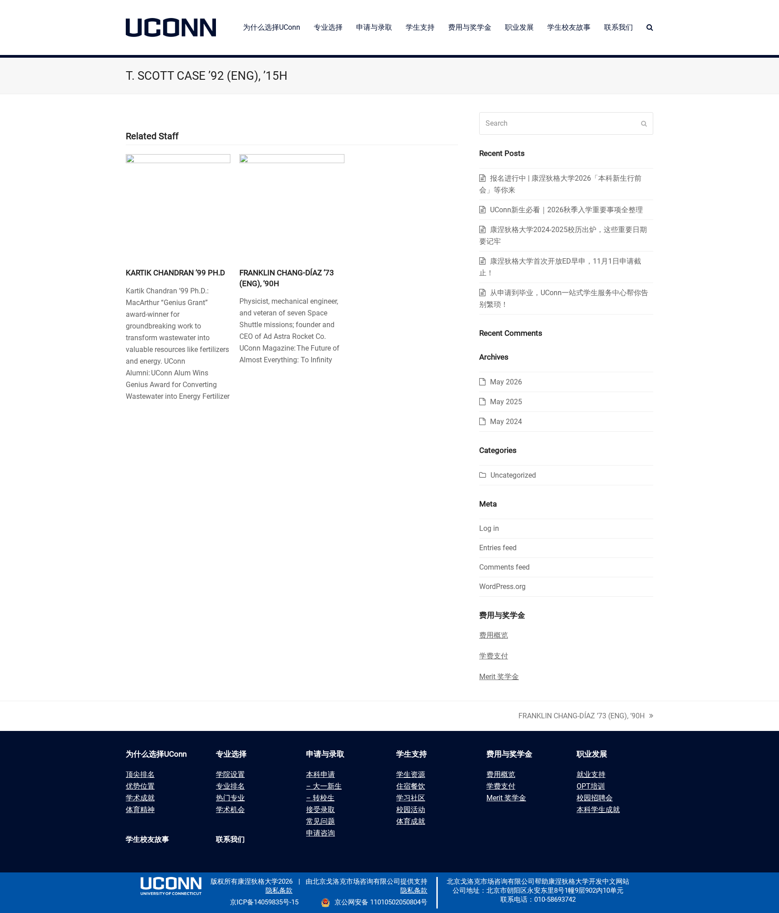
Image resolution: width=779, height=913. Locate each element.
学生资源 (410, 774)
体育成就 (410, 821)
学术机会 (230, 809)
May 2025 (506, 401)
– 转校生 (320, 798)
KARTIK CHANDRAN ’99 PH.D (175, 272)
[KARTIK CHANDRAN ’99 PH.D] (178, 205)
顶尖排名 (140, 774)
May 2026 (506, 382)
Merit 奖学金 (506, 798)
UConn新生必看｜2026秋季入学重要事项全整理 (566, 209)
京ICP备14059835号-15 (264, 902)
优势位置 (140, 786)
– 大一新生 (324, 786)
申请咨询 (320, 833)
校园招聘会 (595, 798)
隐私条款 (279, 890)
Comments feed (504, 567)
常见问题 (320, 821)
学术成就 (140, 798)
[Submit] (644, 123)
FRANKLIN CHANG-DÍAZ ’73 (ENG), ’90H (581, 716)
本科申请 (320, 774)
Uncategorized (513, 475)
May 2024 (506, 421)
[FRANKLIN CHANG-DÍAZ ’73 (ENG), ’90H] (291, 205)
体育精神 (140, 809)
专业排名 (230, 786)
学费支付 (500, 786)
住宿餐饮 (410, 786)
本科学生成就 (598, 809)
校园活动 (410, 809)
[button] (650, 27)
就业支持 (591, 774)
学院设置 (230, 774)
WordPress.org (502, 586)
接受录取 (320, 809)
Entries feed (498, 547)
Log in (489, 528)
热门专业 (230, 798)
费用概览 (500, 774)
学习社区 (410, 798)
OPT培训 (591, 786)
